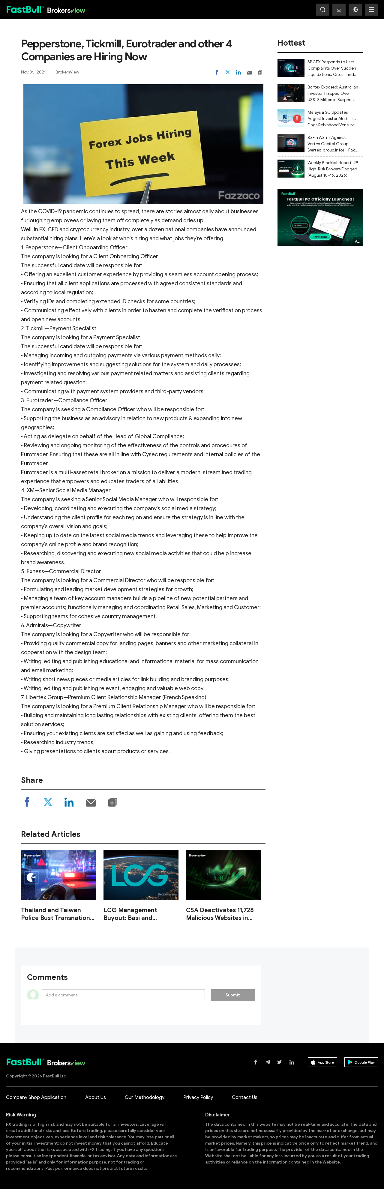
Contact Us (244, 1098)
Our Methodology (144, 1098)
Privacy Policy (198, 1098)
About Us (95, 1098)
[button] (355, 10)
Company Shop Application (36, 1098)
